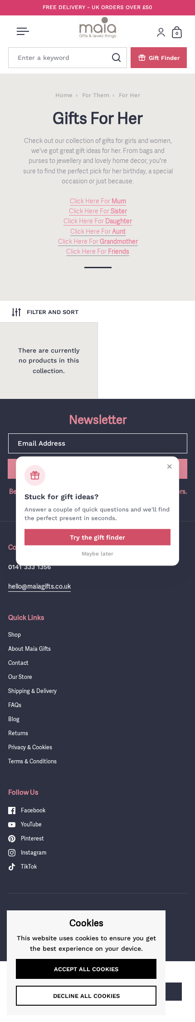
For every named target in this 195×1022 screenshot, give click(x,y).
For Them (95, 95)
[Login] (161, 32)
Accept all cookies (86, 969)
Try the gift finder (97, 536)
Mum (118, 201)
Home (64, 95)
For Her (129, 95)
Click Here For (90, 201)
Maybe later (97, 553)
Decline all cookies (86, 996)
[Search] (117, 58)
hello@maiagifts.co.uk (39, 586)
